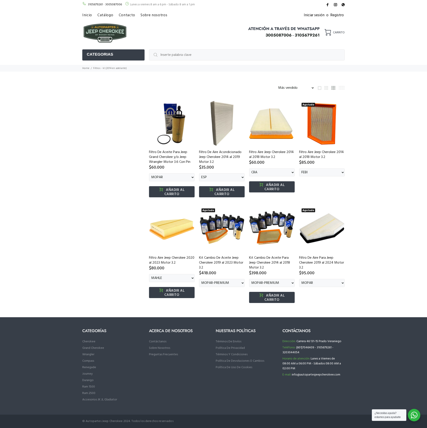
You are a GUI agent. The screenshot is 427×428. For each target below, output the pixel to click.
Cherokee (88, 341)
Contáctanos (157, 341)
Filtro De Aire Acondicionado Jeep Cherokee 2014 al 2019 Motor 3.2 (220, 157)
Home (85, 68)
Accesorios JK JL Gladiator (99, 399)
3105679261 (95, 4)
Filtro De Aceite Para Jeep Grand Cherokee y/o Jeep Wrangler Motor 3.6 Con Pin (169, 157)
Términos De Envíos (228, 341)
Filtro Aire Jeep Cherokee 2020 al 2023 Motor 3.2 (171, 260)
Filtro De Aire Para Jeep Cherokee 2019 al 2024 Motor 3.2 (321, 263)
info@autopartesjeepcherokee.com (316, 374)
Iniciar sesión (314, 15)
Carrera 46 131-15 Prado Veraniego (318, 341)
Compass (88, 360)
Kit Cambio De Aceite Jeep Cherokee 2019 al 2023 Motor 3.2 (221, 263)
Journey (87, 373)
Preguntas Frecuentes (163, 354)
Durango (88, 380)
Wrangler (88, 354)
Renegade (89, 367)
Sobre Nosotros (159, 348)
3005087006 (113, 4)
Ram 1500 (88, 386)
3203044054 (290, 352)
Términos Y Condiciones (232, 354)
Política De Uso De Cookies (234, 367)
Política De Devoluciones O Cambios (240, 360)
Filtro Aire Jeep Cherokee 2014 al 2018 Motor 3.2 (271, 154)
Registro (337, 15)
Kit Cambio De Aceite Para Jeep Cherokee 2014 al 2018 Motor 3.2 (269, 263)
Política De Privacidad (230, 348)
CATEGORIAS (100, 54)
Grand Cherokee (93, 348)
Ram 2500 (88, 393)
